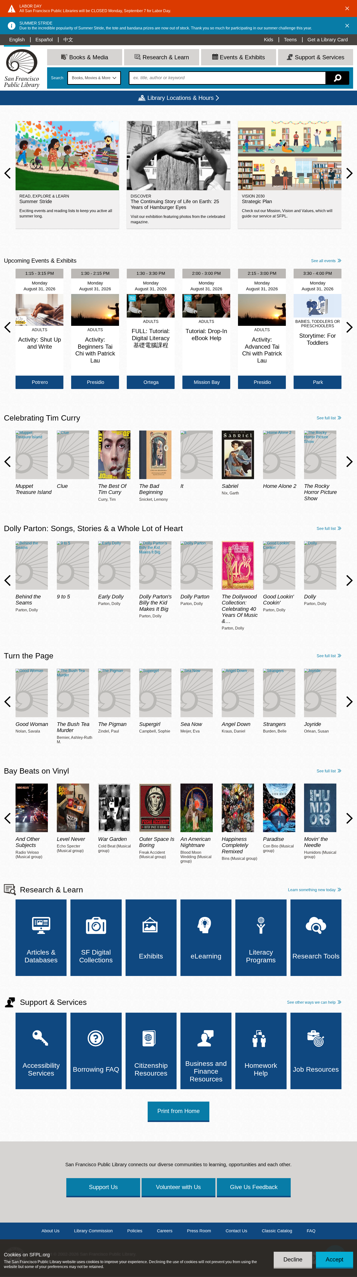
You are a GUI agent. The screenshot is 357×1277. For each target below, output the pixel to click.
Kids (268, 39)
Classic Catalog (277, 1230)
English (17, 39)
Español (44, 39)
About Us (51, 1230)
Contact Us (236, 1230)
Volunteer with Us (178, 1187)
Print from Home (178, 1111)
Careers (164, 1230)
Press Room (199, 1230)
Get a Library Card (327, 39)
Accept (334, 1259)
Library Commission (93, 1230)
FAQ (311, 1230)
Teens (290, 39)
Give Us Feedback (254, 1187)
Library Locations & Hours (180, 98)
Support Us (103, 1187)
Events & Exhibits (242, 57)
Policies (134, 1230)
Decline (292, 1259)
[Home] (21, 69)
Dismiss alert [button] (347, 8)
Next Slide (349, 173)
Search (57, 78)
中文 (68, 39)
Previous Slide (7, 173)
